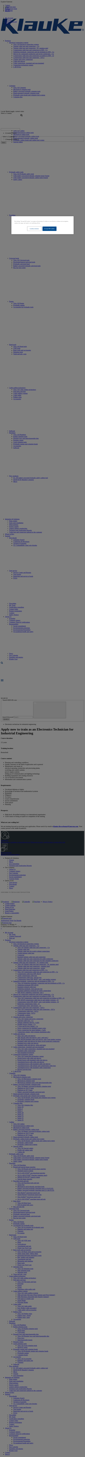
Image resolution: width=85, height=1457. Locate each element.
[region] (42, 225)
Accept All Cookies (49, 228)
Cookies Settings (34, 228)
